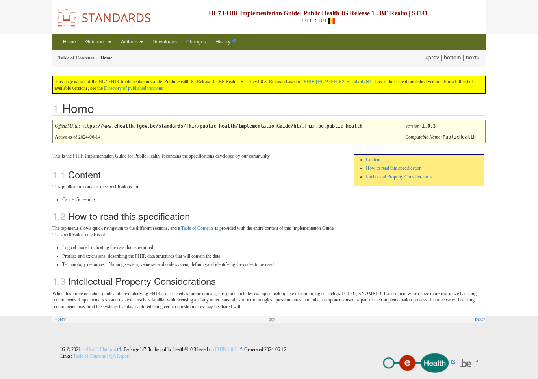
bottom (452, 57)
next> (473, 57)
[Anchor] (100, 108)
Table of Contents (197, 228)
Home (69, 41)
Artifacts (130, 41)
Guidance (96, 41)
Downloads (164, 41)
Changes (196, 41)
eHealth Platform (100, 349)
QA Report (119, 356)
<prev (432, 57)
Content (373, 159)
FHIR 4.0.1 (226, 349)
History (222, 41)
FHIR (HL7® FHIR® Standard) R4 (337, 81)
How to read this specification (393, 168)
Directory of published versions (133, 88)
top (272, 319)
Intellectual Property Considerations (399, 177)
